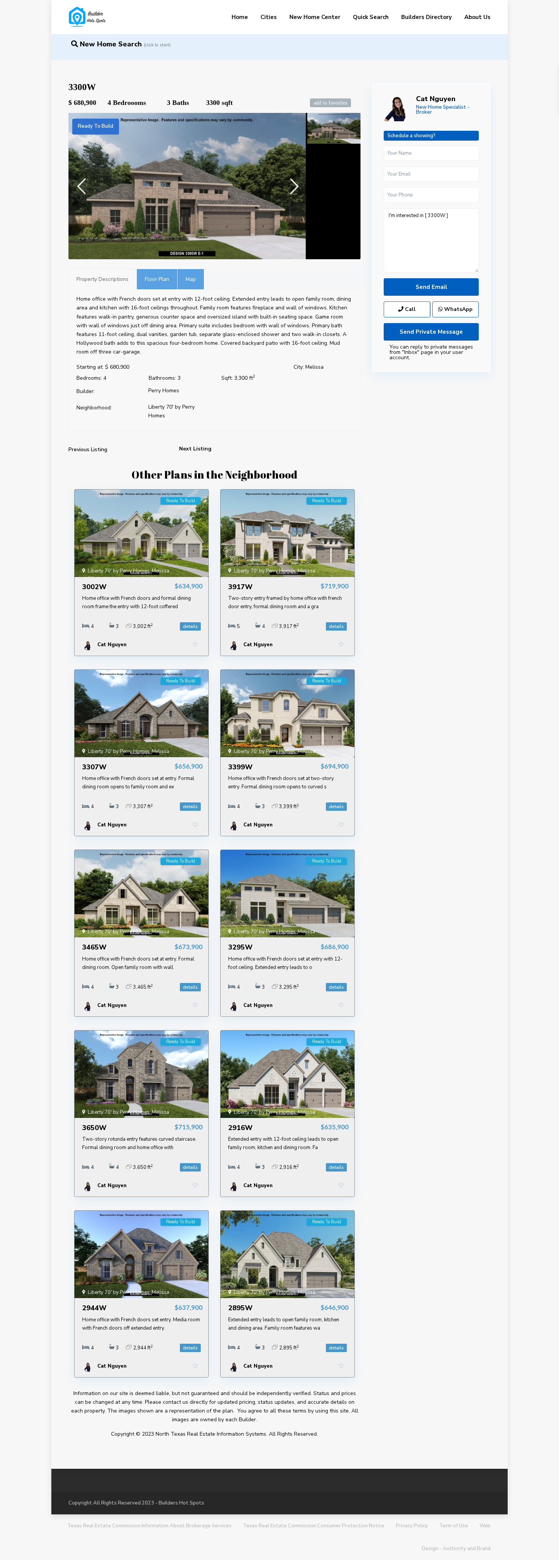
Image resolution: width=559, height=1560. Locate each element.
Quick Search (371, 17)
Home (240, 17)
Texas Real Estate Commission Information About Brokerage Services (149, 1525)
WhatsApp (458, 309)
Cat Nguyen (436, 98)
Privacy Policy (412, 1525)
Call (409, 309)
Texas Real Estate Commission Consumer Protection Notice (313, 1525)
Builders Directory (426, 17)
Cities (268, 17)
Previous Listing (87, 449)
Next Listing (195, 448)
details (190, 626)
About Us (477, 17)
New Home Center (314, 17)
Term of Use (453, 1525)
